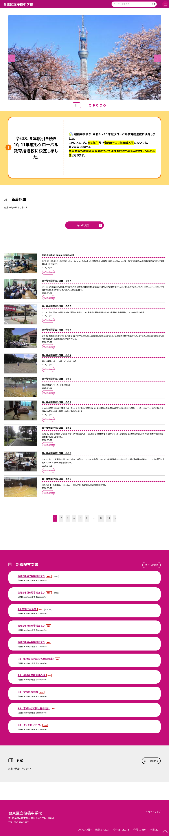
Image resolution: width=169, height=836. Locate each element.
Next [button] (158, 58)
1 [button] (90, 105)
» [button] (115, 518)
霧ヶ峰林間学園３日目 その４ (56, 355)
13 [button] (108, 518)
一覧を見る (152, 760)
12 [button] (101, 518)
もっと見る (83, 225)
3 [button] (97, 105)
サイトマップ (154, 811)
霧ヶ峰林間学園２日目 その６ (56, 478)
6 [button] (86, 518)
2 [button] (94, 105)
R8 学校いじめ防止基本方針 (34, 708)
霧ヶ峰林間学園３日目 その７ (56, 280)
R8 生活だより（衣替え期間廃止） (36, 658)
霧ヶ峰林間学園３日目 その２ (56, 402)
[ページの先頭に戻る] (165, 832)
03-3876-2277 (21, 822)
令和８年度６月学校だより (31, 592)
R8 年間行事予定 (27, 609)
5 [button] (104, 105)
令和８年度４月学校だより (31, 642)
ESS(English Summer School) (58, 255)
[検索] (153, 5)
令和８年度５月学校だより (31, 625)
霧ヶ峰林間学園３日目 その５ (56, 329)
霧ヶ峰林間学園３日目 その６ (56, 306)
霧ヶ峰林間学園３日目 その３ (56, 378)
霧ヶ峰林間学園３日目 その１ (56, 427)
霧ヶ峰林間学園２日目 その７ (56, 453)
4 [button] (101, 105)
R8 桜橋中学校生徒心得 (32, 675)
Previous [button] (11, 58)
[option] (85, 57)
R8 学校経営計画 (28, 691)
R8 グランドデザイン (30, 725)
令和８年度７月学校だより (31, 576)
